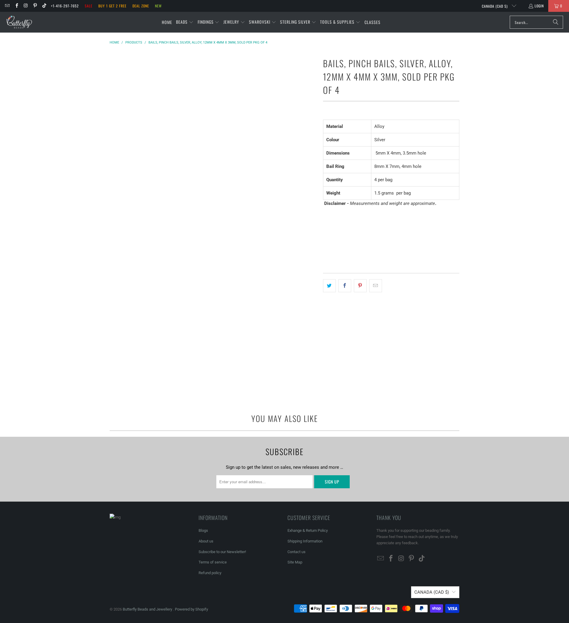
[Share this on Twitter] (329, 285)
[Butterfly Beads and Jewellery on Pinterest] (34, 5)
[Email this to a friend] (375, 285)
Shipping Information (304, 541)
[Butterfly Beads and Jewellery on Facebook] (16, 5)
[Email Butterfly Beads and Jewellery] (6, 5)
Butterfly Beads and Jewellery (148, 609)
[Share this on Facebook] (344, 285)
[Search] (555, 22)
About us (206, 541)
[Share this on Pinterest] (360, 285)
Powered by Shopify (191, 609)
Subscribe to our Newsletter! (222, 552)
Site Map (294, 562)
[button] (185, 22)
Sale (88, 5)
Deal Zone (140, 5)
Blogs (203, 530)
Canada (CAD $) (495, 6)
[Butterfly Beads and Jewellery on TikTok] (44, 5)
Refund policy (210, 573)
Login (539, 5)
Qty (326, 226)
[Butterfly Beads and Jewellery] (19, 22)
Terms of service (213, 562)
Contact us (296, 552)
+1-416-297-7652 (65, 5)
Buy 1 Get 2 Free (112, 5)
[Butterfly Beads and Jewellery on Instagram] (25, 5)
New (158, 5)
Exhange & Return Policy (307, 530)
